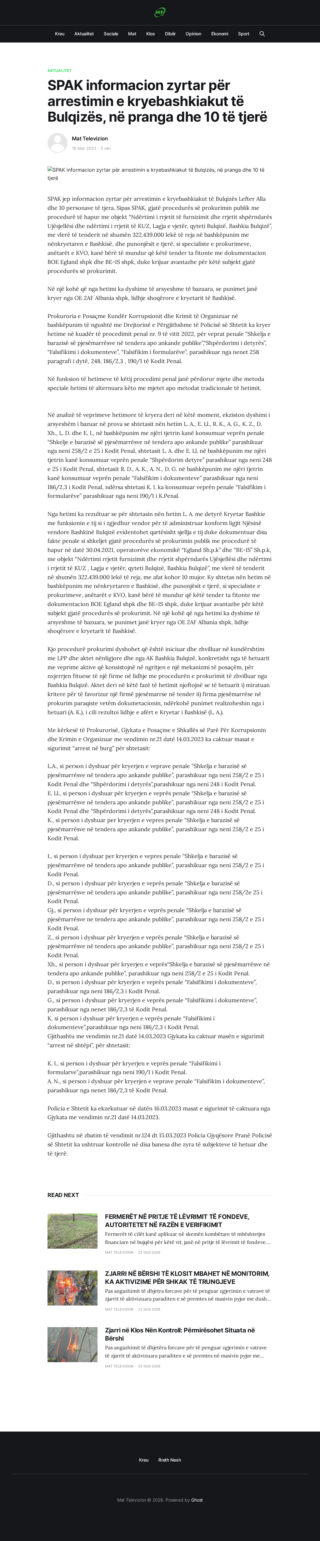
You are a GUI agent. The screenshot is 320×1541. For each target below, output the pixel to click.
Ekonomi (219, 33)
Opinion (193, 33)
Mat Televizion (90, 138)
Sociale (111, 33)
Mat (132, 33)
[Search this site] (262, 33)
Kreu (59, 33)
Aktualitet (84, 33)
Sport (243, 33)
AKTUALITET (60, 70)
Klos (150, 33)
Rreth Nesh (169, 1460)
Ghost (197, 1500)
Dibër (170, 33)
